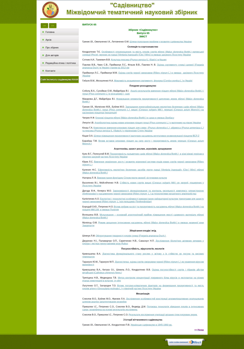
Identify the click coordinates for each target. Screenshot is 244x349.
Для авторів (52, 55)
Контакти (50, 70)
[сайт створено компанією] (185, 345)
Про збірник (51, 47)
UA (44, 26)
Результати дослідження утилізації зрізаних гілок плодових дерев (163, 314)
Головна (49, 32)
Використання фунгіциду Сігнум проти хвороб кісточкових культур (132, 178)
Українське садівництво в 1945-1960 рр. (151, 325)
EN (52, 26)
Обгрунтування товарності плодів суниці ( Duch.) (131, 236)
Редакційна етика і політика (60, 63)
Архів (48, 39)
